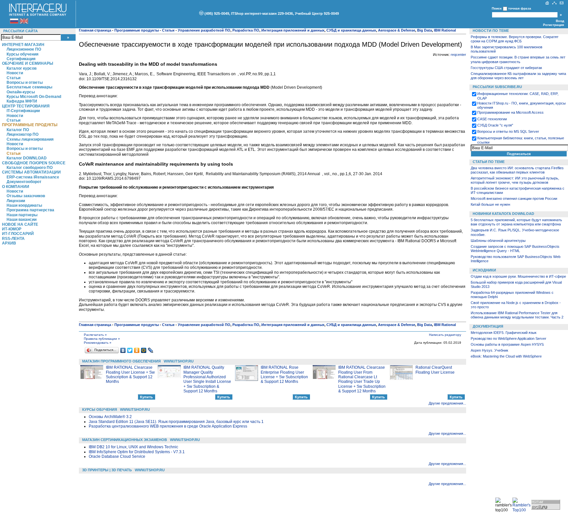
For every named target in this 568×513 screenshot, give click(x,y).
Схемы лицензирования (30, 139)
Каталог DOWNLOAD (27, 158)
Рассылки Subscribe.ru (497, 87)
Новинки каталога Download (503, 214)
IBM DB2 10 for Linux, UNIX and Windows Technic (133, 447)
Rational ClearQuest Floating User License (435, 369)
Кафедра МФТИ (22, 101)
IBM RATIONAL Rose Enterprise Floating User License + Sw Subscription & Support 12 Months (284, 374)
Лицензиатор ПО (22, 134)
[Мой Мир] (143, 350)
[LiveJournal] (150, 350)
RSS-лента (13, 238)
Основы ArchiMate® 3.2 (110, 416)
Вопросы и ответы (25, 82)
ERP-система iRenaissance (33, 177)
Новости (15, 73)
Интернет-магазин (23, 44)
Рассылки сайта (20, 31)
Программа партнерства (30, 210)
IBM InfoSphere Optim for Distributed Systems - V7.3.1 (137, 452)
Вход (560, 21)
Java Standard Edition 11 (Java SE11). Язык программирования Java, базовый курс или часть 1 (176, 421)
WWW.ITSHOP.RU (179, 361)
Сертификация (21, 59)
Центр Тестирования (26, 106)
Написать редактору (445, 335)
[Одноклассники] (136, 350)
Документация (488, 326)
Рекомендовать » (97, 342)
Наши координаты (24, 205)
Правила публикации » (102, 338)
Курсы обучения (22, 54)
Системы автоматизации (31, 172)
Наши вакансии (21, 219)
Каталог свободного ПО (30, 167)
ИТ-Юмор (11, 229)
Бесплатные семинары (29, 87)
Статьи (13, 78)
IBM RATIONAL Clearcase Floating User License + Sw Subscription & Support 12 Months (130, 374)
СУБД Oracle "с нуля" (495, 125)
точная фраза (519, 8)
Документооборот (24, 181)
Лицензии (16, 200)
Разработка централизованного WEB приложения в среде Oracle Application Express (168, 426)
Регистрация (553, 25)
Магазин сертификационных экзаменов (124, 440)
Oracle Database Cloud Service (117, 456)
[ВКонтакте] (123, 350)
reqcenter (458, 55)
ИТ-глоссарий (18, 233)
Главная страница (95, 30)
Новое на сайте (20, 224)
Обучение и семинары (27, 63)
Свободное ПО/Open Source (33, 163)
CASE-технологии (492, 119)
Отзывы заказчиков (26, 196)
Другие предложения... (447, 403)
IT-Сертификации (23, 110)
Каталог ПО (18, 130)
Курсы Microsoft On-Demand (34, 96)
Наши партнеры (22, 215)
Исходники (484, 270)
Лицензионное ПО (24, 49)
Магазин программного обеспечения (121, 361)
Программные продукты (30, 125)
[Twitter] (130, 350)
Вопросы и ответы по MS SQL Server (508, 131)
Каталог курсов (21, 68)
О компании (15, 186)
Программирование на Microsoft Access (510, 112)
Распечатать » (95, 335)
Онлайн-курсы (21, 92)
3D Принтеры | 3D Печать (107, 470)
